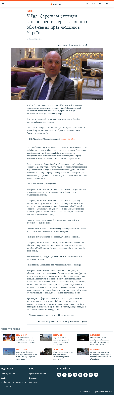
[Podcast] (91, 375)
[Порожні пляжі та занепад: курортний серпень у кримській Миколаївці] (46, 337)
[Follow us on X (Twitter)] (64, 375)
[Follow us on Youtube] (70, 375)
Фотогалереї (57, 335)
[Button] (63, 45)
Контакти (33, 382)
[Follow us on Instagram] (80, 375)
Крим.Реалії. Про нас (37, 374)
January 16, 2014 (68, 139)
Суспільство (95, 335)
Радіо (3, 378)
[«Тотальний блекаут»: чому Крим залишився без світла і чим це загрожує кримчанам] (9, 351)
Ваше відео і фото (8, 374)
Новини (30, 11)
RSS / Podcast (6, 387)
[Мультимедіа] (100, 3)
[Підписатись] (96, 375)
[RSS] (85, 375)
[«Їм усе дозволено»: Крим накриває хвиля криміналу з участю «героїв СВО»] (46, 351)
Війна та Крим (21, 335)
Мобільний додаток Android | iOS (14, 382)
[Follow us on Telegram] (75, 375)
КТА (93, 4)
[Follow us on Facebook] (59, 375)
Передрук (33, 378)
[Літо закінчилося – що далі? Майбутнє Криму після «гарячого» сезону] (9, 337)
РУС (87, 4)
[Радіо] (107, 3)
